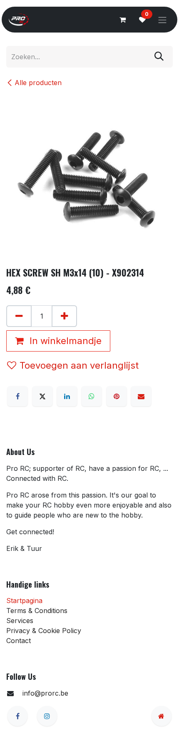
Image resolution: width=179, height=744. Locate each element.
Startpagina (24, 600)
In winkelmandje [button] (64, 340)
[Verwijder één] (19, 316)
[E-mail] (141, 396)
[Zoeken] (159, 57)
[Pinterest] (117, 396)
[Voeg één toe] (64, 316)
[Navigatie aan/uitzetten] (162, 19)
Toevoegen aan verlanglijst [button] (79, 365)
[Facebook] (17, 396)
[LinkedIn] (67, 396)
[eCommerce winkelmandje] (122, 19)
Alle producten (38, 82)
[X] (42, 396)
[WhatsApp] (92, 396)
